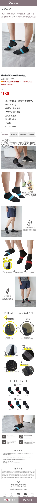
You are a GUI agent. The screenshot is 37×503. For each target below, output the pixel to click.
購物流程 (23, 134)
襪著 (29, 14)
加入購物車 (27, 500)
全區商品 (10, 14)
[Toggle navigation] (4, 2)
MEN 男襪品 (20, 14)
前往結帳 (10, 500)
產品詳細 (5, 134)
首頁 (3, 14)
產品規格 (14, 134)
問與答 (31, 134)
